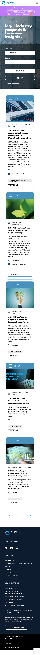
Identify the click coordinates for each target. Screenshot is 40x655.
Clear (20, 78)
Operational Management (14, 597)
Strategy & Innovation (13, 599)
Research (8, 49)
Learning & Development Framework (18, 564)
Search (20, 71)
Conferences (9, 572)
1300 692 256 (14, 541)
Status (7, 58)
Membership (9, 561)
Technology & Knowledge (14, 605)
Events (7, 566)
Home (7, 22)
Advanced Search (13, 83)
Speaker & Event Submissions (13, 639)
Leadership (9, 602)
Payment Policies (10, 641)
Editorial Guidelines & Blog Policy (14, 637)
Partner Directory (12, 578)
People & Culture (11, 591)
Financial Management (13, 594)
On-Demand (9, 569)
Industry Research (16, 22)
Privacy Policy (9, 643)
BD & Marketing (10, 588)
